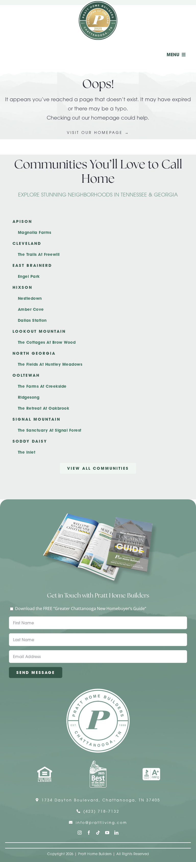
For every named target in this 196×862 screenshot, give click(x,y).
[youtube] (107, 833)
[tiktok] (98, 833)
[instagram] (80, 833)
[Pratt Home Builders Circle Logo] (98, 690)
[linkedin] (116, 833)
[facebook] (89, 833)
